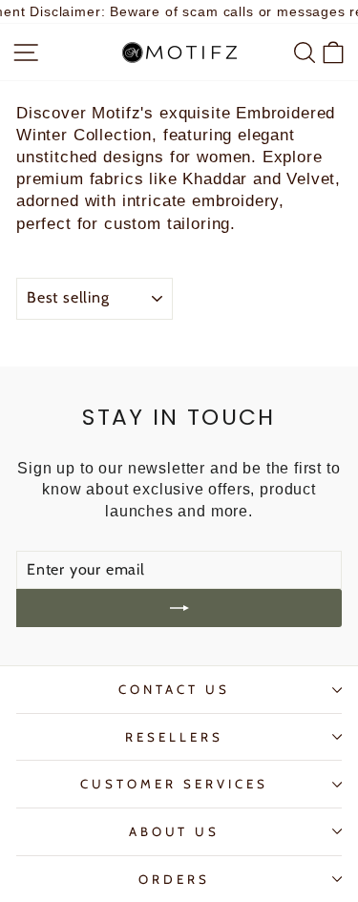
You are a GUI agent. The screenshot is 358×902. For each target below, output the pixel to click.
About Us (175, 831)
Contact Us (174, 689)
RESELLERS (174, 737)
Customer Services (174, 783)
